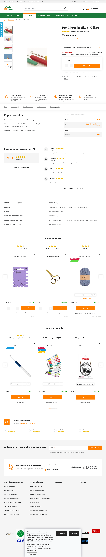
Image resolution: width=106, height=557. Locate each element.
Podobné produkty (55, 107)
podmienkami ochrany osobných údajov (74, 452)
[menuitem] (9, 15)
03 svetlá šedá (88, 295)
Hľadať (65, 8)
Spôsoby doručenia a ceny (12, 498)
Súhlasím (74, 533)
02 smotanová (79, 295)
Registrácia (98, 2)
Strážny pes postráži (35, 506)
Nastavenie (32, 554)
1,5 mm (13, 384)
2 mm (24, 384)
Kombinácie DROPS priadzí (37, 495)
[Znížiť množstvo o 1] (66, 65)
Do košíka (87, 66)
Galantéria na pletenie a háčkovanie (93, 125)
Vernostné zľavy (34, 502)
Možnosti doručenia (97, 52)
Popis (5, 107)
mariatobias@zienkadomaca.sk (55, 466)
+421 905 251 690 (53, 469)
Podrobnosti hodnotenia (83, 31)
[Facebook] (83, 467)
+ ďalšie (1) (8, 67)
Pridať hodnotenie (21, 168)
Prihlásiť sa (95, 448)
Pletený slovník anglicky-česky (38, 510)
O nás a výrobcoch (9, 2)
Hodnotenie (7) (15, 107)
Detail (85, 308)
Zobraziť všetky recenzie (73, 188)
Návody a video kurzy (33, 2)
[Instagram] (91, 467)
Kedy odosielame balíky (36, 491)
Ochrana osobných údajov (12, 510)
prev (5, 277)
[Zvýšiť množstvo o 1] (71, 65)
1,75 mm (19, 384)
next (101, 277)
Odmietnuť (61, 533)
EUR (75, 2)
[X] (87, 467)
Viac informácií (77, 39)
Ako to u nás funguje (35, 487)
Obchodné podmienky (10, 506)
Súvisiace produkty (41, 107)
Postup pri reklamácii (10, 495)
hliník (98, 134)
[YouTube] (95, 467)
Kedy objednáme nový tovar (12, 502)
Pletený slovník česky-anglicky (38, 514)
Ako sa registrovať (9, 487)
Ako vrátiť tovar (8, 491)
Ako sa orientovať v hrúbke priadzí (39, 498)
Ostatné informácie (28, 107)
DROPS (87, 72)
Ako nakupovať (21, 2)
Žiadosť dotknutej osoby (11, 514)
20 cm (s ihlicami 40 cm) (83, 384)
